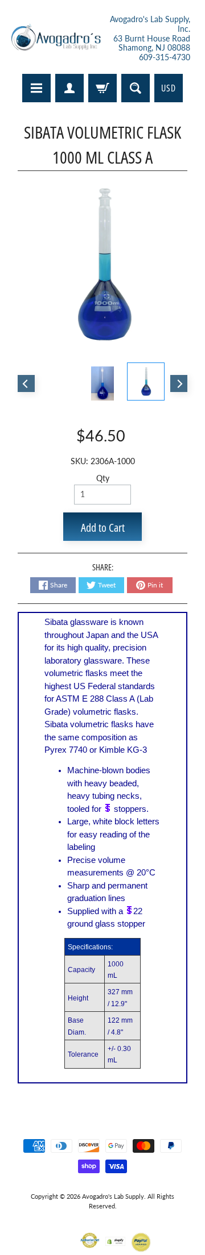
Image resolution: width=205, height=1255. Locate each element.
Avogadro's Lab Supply (113, 1196)
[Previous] (26, 383)
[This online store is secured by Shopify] (115, 1238)
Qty (102, 478)
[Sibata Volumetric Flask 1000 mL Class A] (146, 381)
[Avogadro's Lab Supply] (55, 38)
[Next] (178, 383)
